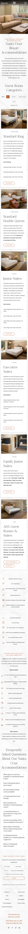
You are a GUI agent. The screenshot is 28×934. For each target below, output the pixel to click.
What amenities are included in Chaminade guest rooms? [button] (12, 805)
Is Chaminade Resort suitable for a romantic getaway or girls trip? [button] (13, 837)
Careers (21, 895)
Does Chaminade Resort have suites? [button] (11, 784)
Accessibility (21, 899)
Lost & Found (21, 892)
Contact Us (7, 892)
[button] (25, 3)
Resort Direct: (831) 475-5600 (14, 920)
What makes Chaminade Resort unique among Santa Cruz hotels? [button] (12, 829)
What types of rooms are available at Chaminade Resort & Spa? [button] (13, 777)
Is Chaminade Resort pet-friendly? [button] (12, 797)
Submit (14, 878)
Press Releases (7, 903)
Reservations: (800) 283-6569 (14, 923)
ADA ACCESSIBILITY (11, 562)
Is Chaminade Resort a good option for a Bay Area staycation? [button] (12, 814)
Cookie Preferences (7, 906)
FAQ (7, 895)
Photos (7, 899)
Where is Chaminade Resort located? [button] (10, 845)
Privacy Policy (21, 903)
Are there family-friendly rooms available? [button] (11, 791)
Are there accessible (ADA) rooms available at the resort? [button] (13, 821)
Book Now (4, 3)
